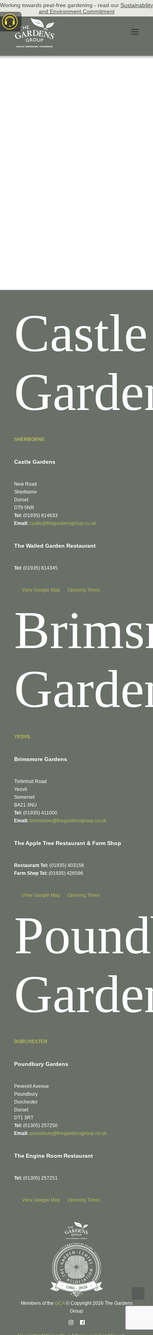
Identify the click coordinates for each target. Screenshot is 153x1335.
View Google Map (41, 590)
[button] (135, 31)
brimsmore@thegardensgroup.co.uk (67, 820)
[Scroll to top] (138, 1292)
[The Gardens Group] (34, 20)
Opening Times (83, 590)
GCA (60, 1303)
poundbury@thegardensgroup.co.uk (68, 1133)
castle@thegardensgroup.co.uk (62, 523)
